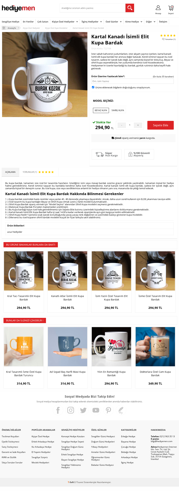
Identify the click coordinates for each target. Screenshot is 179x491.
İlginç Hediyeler (90, 21)
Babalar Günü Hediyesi (102, 464)
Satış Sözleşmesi (10, 446)
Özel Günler (112, 21)
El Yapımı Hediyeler (41, 452)
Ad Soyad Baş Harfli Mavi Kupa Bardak (67, 373)
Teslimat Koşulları (10, 436)
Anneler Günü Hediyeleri (103, 452)
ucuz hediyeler (14, 231)
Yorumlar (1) (170, 39)
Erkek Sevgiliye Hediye (72, 454)
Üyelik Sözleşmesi (10, 441)
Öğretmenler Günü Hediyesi (100, 458)
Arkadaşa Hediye (129, 457)
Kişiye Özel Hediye (40, 436)
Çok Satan (42, 21)
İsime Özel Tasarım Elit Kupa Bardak (155, 297)
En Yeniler (28, 21)
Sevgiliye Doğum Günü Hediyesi (72, 448)
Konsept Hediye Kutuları (73, 436)
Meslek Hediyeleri (40, 462)
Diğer (149, 21)
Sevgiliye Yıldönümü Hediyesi (71, 466)
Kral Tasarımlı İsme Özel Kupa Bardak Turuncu (23, 373)
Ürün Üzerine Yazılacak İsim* (107, 76)
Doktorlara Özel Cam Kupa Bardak (155, 373)
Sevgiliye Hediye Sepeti (72, 441)
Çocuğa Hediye (128, 446)
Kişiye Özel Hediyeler (63, 21)
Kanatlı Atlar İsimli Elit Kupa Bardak (67, 297)
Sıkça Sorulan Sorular (12, 462)
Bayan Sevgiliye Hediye (72, 459)
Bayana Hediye (128, 441)
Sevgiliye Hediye (10, 21)
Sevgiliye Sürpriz (40, 457)
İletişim (163, 21)
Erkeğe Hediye (128, 436)
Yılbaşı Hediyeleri (99, 446)
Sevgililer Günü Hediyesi (103, 436)
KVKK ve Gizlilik (9, 457)
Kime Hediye (132, 21)
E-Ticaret (78, 482)
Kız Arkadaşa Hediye (42, 446)
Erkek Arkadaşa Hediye (43, 441)
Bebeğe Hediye (128, 452)
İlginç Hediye (127, 462)
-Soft (71, 482)
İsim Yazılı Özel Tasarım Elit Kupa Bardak (111, 297)
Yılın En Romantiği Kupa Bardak (111, 373)
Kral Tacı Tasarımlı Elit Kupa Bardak (23, 297)
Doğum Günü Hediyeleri (103, 441)
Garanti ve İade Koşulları (14, 452)
